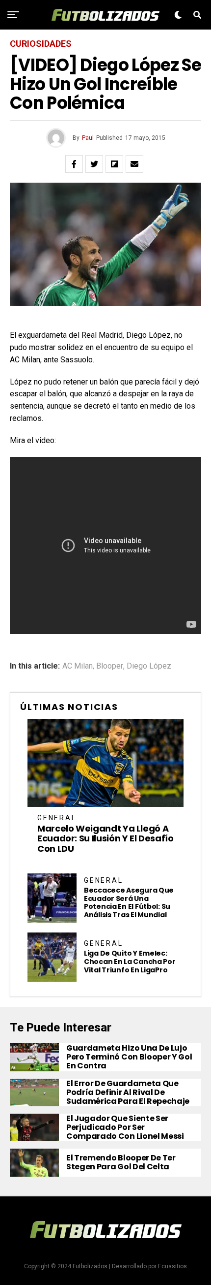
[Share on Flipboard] (114, 164)
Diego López (149, 666)
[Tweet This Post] (94, 164)
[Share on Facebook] (74, 164)
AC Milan (77, 666)
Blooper (109, 666)
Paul (88, 137)
